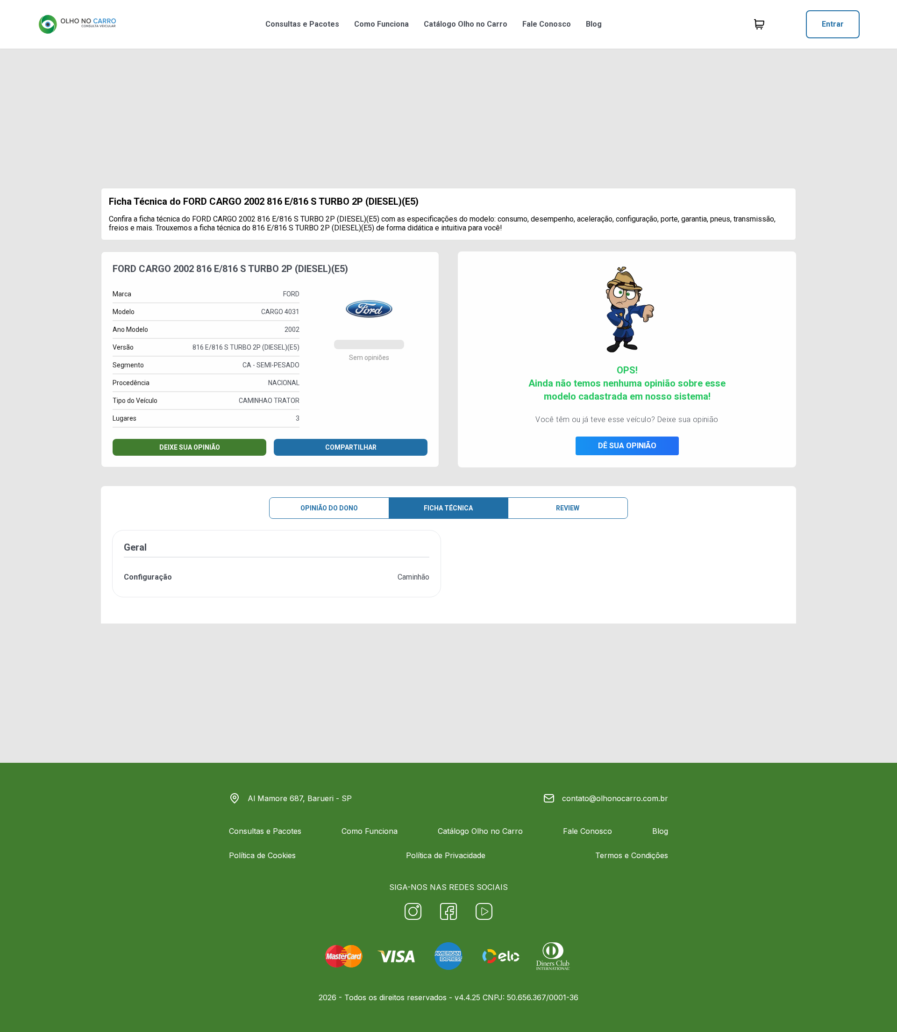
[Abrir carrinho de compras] (759, 24)
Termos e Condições (631, 855)
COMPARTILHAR (351, 447)
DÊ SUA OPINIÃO (627, 445)
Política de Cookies (262, 855)
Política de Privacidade (445, 855)
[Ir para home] (77, 24)
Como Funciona (381, 24)
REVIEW (567, 508)
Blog (594, 24)
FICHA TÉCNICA (448, 508)
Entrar (833, 24)
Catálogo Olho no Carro (465, 24)
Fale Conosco (546, 24)
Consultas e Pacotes (302, 24)
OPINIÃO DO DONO (329, 508)
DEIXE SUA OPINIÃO (189, 447)
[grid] (448, 571)
